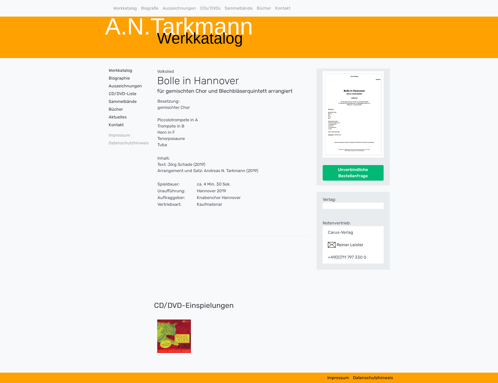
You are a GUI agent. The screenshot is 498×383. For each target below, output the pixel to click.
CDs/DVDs (210, 8)
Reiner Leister (349, 244)
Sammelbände (239, 8)
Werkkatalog (125, 8)
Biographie (119, 78)
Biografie (149, 8)
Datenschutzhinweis (127, 142)
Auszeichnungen (179, 8)
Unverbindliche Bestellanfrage (353, 172)
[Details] (174, 335)
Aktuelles (118, 117)
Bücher (264, 8)
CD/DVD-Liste (122, 93)
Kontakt (282, 8)
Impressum (119, 135)
